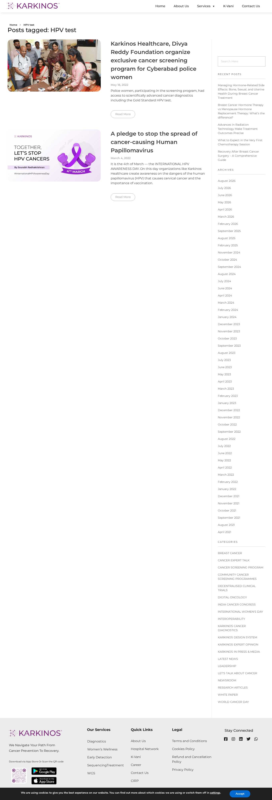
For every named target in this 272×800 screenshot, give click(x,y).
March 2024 (226, 302)
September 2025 (229, 231)
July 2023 (224, 360)
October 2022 (227, 424)
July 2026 (224, 188)
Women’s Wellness (102, 749)
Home (13, 24)
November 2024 (229, 252)
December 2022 (229, 410)
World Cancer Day (233, 702)
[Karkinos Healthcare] (33, 6)
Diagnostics (96, 741)
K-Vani (136, 757)
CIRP (135, 781)
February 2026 (228, 224)
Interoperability (231, 619)
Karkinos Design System (237, 637)
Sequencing (97, 765)
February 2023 (228, 396)
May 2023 (224, 374)
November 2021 (228, 503)
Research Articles (233, 687)
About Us (138, 741)
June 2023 (225, 367)
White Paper (228, 694)
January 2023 (227, 403)
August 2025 (226, 238)
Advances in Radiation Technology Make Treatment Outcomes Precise (238, 129)
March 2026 (226, 216)
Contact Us (140, 773)
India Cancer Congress (237, 604)
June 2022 (225, 453)
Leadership (227, 666)
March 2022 (226, 474)
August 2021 (226, 525)
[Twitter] (248, 739)
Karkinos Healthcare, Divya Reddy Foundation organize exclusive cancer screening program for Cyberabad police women (153, 60)
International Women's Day (240, 611)
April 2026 (225, 209)
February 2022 (228, 482)
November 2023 (229, 331)
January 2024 (227, 317)
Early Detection (99, 757)
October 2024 (227, 259)
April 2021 (224, 532)
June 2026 (225, 195)
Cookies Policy (183, 749)
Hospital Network (145, 749)
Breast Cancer (230, 553)
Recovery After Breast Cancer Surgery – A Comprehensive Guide (238, 156)
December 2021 (228, 496)
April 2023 (225, 381)
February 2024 (228, 310)
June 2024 (225, 288)
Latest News (228, 659)
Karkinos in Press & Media (239, 651)
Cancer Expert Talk (233, 560)
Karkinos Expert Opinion (238, 644)
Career (136, 765)
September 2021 (229, 517)
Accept (240, 794)
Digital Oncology (232, 597)
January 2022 (227, 489)
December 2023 (229, 324)
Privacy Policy (183, 770)
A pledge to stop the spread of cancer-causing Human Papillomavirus (154, 142)
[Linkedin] (241, 739)
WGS (91, 773)
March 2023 (226, 388)
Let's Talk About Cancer (237, 673)
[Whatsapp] (256, 739)
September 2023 (229, 345)
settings (215, 793)
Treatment (115, 765)
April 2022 (225, 467)
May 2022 (224, 460)
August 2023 (226, 353)
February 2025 (228, 245)
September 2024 (229, 267)
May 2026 (224, 202)
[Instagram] (233, 739)
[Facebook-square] (226, 739)
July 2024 (224, 281)
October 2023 (227, 338)
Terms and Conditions (189, 741)
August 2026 (227, 181)
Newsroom (227, 680)
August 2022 (226, 439)
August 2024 (227, 274)
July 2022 (224, 446)
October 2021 (227, 510)
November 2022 (229, 417)
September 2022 (229, 431)
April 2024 (225, 295)
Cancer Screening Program (240, 567)
